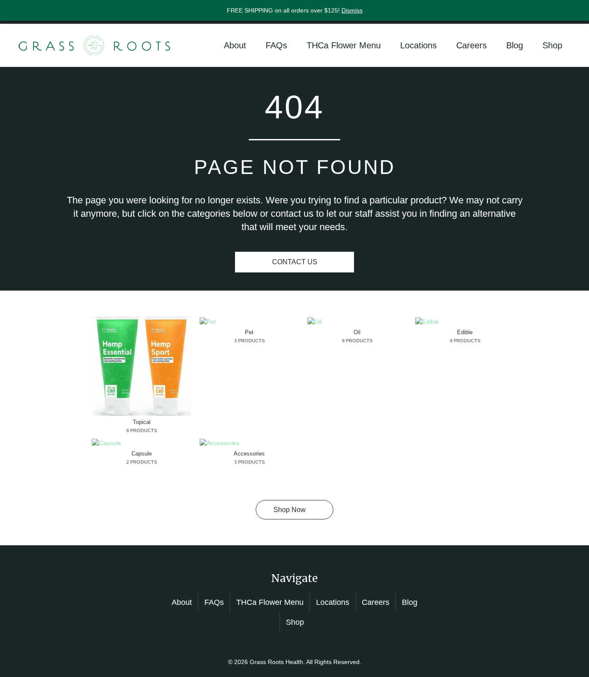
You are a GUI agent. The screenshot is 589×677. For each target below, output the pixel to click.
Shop (552, 45)
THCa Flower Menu (344, 45)
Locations (418, 45)
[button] (294, 509)
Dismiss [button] (352, 10)
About (235, 45)
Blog (514, 45)
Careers (471, 45)
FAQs (276, 45)
